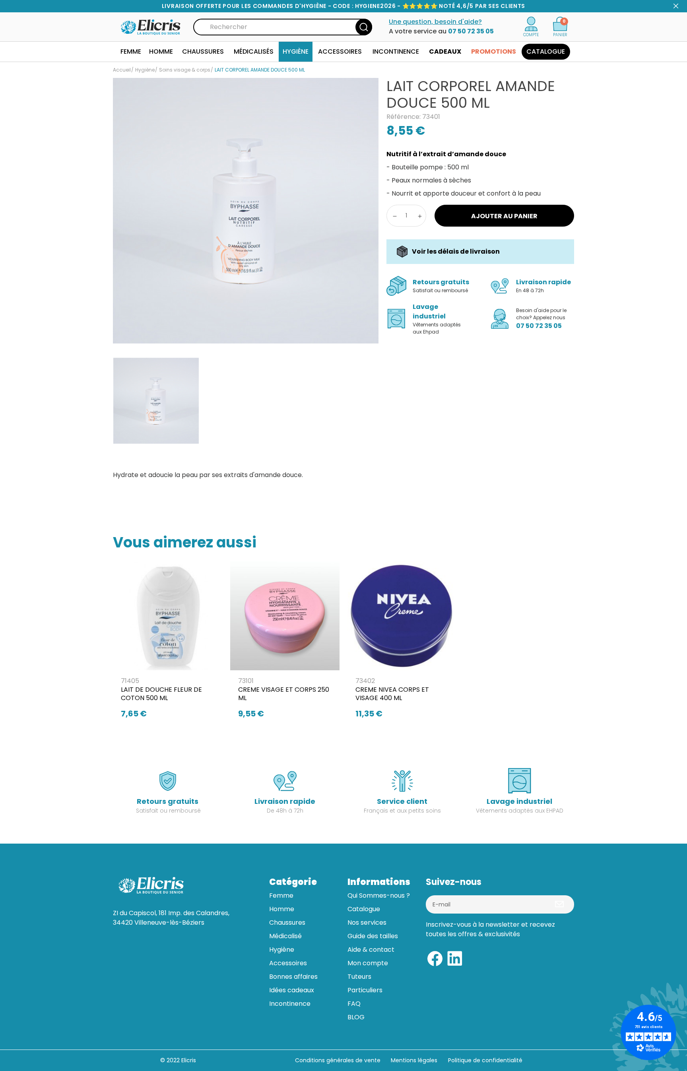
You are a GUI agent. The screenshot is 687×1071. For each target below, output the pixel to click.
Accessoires (288, 963)
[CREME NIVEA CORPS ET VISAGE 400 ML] (402, 642)
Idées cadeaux (291, 990)
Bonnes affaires (293, 976)
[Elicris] (151, 26)
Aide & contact (370, 949)
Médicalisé (285, 936)
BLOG (356, 1017)
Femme (281, 895)
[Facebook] (435, 957)
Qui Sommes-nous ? (378, 895)
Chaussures (287, 922)
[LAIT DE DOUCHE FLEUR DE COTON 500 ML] (167, 642)
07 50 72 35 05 (471, 31)
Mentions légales (415, 1060)
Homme (281, 909)
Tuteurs (359, 976)
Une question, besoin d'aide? (435, 21)
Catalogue (363, 909)
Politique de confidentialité (485, 1060)
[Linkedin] (455, 957)
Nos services (366, 922)
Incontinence (290, 1003)
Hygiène (281, 949)
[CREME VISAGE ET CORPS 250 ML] (285, 642)
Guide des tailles (372, 936)
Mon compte (367, 963)
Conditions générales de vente (337, 1060)
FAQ (354, 1003)
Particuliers (364, 990)
